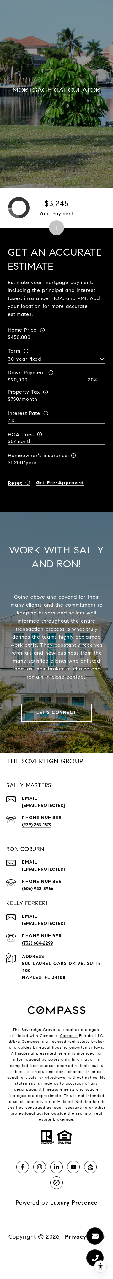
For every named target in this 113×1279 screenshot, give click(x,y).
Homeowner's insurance (38, 455)
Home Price (22, 330)
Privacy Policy (85, 1236)
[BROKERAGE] (56, 1182)
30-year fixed (24, 359)
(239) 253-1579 (36, 825)
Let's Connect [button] (56, 712)
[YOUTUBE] (73, 1167)
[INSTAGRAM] (39, 1167)
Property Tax (24, 392)
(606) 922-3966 (37, 888)
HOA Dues (21, 434)
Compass (69, 1035)
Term (14, 351)
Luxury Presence (74, 1202)
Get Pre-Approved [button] (60, 483)
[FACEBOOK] (22, 1167)
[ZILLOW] (90, 1167)
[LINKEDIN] (56, 1167)
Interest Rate (24, 413)
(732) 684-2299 (37, 943)
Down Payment (26, 372)
